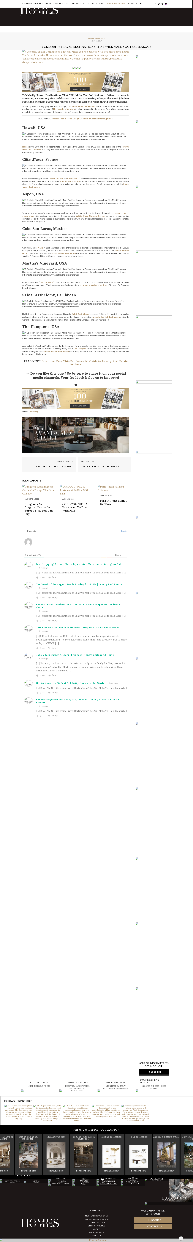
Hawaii (25, 147)
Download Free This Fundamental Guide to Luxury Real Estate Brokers (85, 362)
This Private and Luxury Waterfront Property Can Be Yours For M (77, 627)
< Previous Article (64, 461)
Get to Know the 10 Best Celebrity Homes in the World (70, 683)
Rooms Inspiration (116, 4)
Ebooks (130, 4)
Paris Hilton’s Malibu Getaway (113, 502)
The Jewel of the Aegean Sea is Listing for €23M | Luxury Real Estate (79, 584)
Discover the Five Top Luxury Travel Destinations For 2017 (54, 467)
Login (124, 531)
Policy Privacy (96, 1232)
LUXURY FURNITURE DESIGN (96, 1219)
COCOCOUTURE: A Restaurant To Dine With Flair (74, 507)
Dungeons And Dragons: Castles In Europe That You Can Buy (39, 509)
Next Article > (87, 461)
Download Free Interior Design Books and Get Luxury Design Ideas (82, 118)
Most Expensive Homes (32, 4)
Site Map (96, 1236)
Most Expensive (96, 38)
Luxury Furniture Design (56, 4)
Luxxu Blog (33, 411)
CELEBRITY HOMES (95, 4)
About (96, 1229)
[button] (189, 1155)
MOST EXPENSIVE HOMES (96, 1216)
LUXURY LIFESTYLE (96, 1222)
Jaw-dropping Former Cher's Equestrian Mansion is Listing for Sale (79, 564)
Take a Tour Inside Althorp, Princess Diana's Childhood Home (75, 654)
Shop (139, 4)
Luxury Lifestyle (78, 4)
